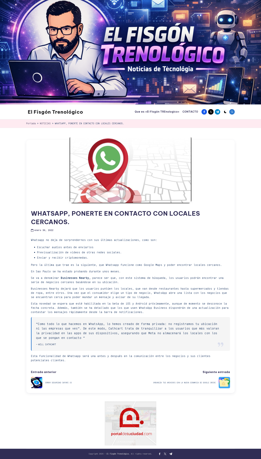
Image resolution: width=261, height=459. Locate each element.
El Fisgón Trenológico (55, 112)
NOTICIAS (45, 123)
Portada (31, 123)
